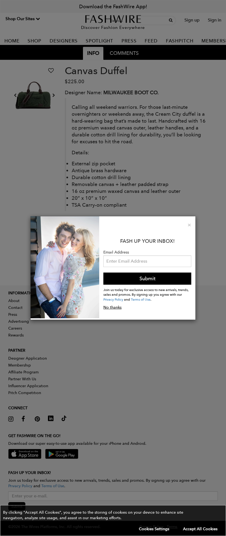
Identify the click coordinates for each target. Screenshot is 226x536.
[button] (113, 520)
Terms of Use (140, 299)
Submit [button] (147, 278)
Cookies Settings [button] (154, 528)
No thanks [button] (112, 307)
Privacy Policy (113, 299)
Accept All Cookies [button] (200, 528)
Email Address (116, 252)
